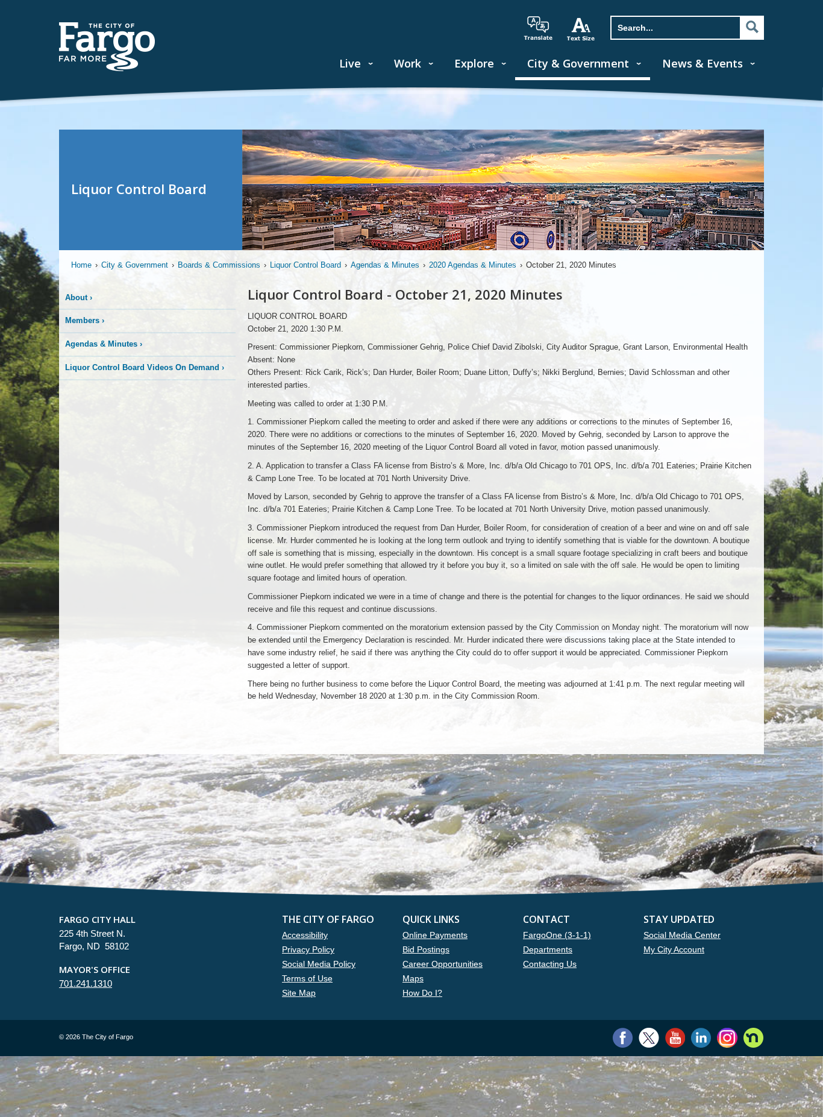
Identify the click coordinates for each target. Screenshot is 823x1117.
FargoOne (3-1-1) (557, 935)
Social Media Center (682, 935)
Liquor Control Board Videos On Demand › (144, 367)
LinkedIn (701, 1037)
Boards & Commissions (219, 264)
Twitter (649, 1037)
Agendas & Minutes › (103, 343)
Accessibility (305, 935)
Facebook (623, 1037)
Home (81, 264)
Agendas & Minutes (385, 264)
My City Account (673, 949)
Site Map (299, 993)
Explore (474, 63)
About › (78, 297)
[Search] (752, 27)
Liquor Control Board (305, 264)
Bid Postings (425, 949)
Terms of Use (307, 978)
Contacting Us (550, 964)
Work (407, 63)
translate (538, 28)
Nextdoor (753, 1037)
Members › (84, 320)
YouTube (675, 1037)
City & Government (578, 63)
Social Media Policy (318, 964)
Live (350, 63)
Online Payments (435, 935)
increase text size (581, 29)
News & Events (702, 63)
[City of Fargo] (107, 26)
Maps (413, 978)
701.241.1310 (85, 983)
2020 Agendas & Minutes (472, 264)
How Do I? (422, 993)
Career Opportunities (442, 964)
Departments (547, 949)
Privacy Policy (308, 949)
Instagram (727, 1037)
